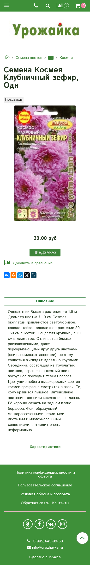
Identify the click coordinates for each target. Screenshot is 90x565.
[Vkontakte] (51, 524)
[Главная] (7, 58)
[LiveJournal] (33, 275)
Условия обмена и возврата (45, 494)
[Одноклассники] (13, 275)
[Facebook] (39, 524)
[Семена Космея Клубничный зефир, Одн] (45, 163)
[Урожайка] (45, 29)
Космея (66, 58)
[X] (27, 275)
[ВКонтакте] (7, 275)
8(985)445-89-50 (47, 541)
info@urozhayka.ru (47, 547)
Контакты (60, 503)
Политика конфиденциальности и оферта (45, 474)
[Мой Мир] (20, 275)
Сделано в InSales (45, 557)
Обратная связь (35, 503)
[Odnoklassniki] (28, 524)
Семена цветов (29, 58)
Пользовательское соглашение (45, 485)
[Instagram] (62, 524)
